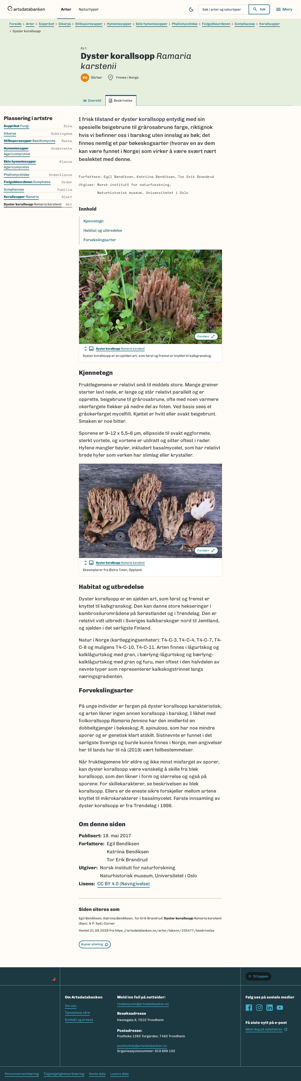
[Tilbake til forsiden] (26, 9)
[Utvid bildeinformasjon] (89, 348)
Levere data (119, 1074)
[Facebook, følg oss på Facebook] (249, 1007)
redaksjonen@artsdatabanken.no (143, 1004)
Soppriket (46, 24)
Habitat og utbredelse (102, 230)
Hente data (97, 1074)
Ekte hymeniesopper (151, 24)
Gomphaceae (245, 24)
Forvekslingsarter (99, 240)
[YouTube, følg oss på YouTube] (280, 1007)
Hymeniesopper (119, 24)
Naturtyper (89, 9)
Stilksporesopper (89, 24)
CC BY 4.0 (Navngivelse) (123, 883)
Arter (66, 9)
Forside (15, 24)
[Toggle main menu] (284, 9)
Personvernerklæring (22, 1074)
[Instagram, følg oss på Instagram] (259, 1007)
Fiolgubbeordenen (216, 24)
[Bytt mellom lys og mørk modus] (191, 9)
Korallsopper (269, 24)
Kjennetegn (93, 221)
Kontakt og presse (79, 1020)
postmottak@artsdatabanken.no (142, 1046)
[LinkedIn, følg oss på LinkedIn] (269, 1007)
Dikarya (65, 24)
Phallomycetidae (185, 24)
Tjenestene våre (77, 1013)
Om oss (70, 1006)
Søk (263, 9)
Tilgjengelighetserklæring (64, 1074)
